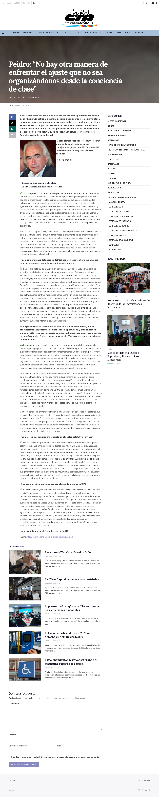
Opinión (111, 174)
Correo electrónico (18, 746)
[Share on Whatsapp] (12, 129)
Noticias (27, 32)
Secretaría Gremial (117, 235)
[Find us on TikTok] (156, 3)
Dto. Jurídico (123, 32)
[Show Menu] (3, 33)
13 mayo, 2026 (50, 667)
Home (11, 105)
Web (59, 746)
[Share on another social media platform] (12, 135)
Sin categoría (114, 250)
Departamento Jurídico (119, 131)
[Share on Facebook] (12, 117)
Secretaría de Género (118, 226)
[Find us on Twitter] (146, 3)
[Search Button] (34, 3)
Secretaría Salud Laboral (120, 240)
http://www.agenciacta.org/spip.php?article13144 (50, 537)
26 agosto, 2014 (14, 97)
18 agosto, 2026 (51, 556)
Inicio (16, 32)
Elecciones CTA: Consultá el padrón (39, 183)
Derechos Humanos (117, 136)
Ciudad (110, 126)
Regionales (63, 32)
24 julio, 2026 (51, 583)
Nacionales (28, 97)
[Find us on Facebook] (143, 3)
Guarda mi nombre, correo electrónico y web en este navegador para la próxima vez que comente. (55, 757)
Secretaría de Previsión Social (122, 231)
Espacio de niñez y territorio (121, 145)
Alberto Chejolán (116, 121)
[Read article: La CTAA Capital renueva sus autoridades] (25, 588)
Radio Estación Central (119, 183)
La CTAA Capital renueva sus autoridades (42, 187)
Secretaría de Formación (119, 221)
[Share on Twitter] (12, 123)
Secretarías (45, 32)
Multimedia (113, 159)
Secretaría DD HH (115, 207)
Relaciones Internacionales (121, 197)
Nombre (13, 735)
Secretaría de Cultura (118, 212)
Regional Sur (114, 188)
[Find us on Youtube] (153, 3)
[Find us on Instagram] (149, 3)
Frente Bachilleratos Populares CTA (125, 150)
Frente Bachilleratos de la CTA (94, 32)
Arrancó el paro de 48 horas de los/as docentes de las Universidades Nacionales (128, 304)
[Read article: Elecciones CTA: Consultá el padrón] (25, 562)
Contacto (26, 3)
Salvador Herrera (116, 202)
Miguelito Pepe (114, 155)
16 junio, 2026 (51, 640)
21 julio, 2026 (51, 614)
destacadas (113, 140)
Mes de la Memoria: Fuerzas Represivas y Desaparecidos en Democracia (124, 356)
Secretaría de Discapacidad (120, 216)
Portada (111, 178)
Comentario (15, 703)
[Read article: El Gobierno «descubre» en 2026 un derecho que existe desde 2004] (25, 642)
